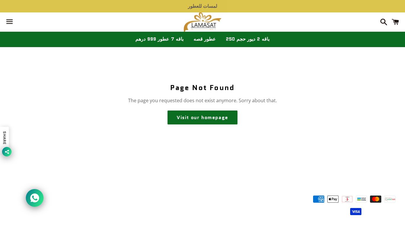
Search (202, 182)
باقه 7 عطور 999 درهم (159, 39)
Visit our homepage (202, 117)
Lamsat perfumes (211, 206)
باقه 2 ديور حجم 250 (247, 39)
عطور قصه (205, 39)
